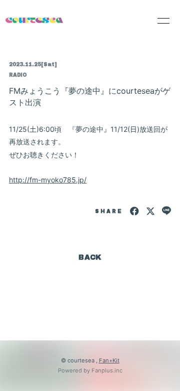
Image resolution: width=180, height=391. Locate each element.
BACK (90, 257)
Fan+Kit (109, 360)
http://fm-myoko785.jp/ (47, 179)
